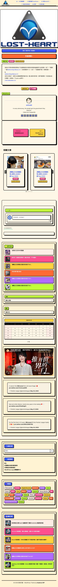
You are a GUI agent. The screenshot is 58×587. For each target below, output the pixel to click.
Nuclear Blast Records (11, 501)
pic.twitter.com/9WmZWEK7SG (23, 424)
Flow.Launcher (9, 488)
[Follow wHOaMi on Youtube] (30, 115)
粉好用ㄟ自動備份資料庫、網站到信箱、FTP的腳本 (24, 257)
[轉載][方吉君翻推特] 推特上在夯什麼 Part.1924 (15, 174)
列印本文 (25, 88)
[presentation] (15, 162)
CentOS (18, 498)
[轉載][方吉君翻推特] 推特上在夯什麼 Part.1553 (42, 174)
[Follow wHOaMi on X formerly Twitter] (25, 115)
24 (8, 335)
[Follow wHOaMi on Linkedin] (36, 115)
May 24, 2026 (34, 427)
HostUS (24, 498)
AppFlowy (38, 498)
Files (29, 491)
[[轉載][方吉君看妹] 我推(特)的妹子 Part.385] (7, 280)
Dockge (21, 501)
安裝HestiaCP (46, 1)
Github (25, 494)
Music (11, 494)
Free (18, 491)
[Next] (52, 172)
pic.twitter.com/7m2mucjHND (18, 388)
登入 (5, 463)
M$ (51, 491)
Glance (23, 491)
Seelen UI (35, 488)
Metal (12, 491)
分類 (6, 296)
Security (31, 498)
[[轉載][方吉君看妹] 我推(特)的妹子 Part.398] (7, 266)
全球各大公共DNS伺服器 (18, 250)
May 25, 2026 (34, 391)
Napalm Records (26, 488)
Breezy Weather (44, 491)
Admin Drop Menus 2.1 (14, 69)
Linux (48, 488)
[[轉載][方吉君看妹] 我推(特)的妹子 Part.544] (7, 287)
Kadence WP (41, 582)
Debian (45, 498)
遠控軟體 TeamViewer (33, 1)
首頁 (24, 50)
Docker (42, 488)
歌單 (35, 4)
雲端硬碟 (22, 1)
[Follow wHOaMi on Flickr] (33, 115)
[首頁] (17, 1)
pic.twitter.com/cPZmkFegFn (17, 406)
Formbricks (39, 494)
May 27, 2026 (34, 409)
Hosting (17, 488)
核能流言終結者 (26, 4)
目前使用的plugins (19, 132)
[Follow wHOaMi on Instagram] (27, 115)
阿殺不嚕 (28, 50)
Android (35, 491)
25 (14, 335)
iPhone (32, 494)
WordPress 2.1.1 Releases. (39, 132)
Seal (51, 498)
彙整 (6, 308)
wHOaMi (11, 61)
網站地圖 (42, 4)
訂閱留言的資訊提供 (9, 467)
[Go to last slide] (6, 172)
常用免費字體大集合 (16, 271)
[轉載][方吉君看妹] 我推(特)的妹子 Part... (22, 264)
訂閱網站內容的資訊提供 (11, 465)
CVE (6, 494)
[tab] (26, 191)
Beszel (7, 491)
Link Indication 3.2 (10, 80)
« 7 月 (28, 341)
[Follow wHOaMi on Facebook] (22, 115)
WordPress (6, 93)
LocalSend (18, 494)
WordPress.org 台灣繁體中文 (12, 469)
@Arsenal (20, 386)
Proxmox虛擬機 (9, 498)
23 (50, 333)
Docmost (46, 494)
